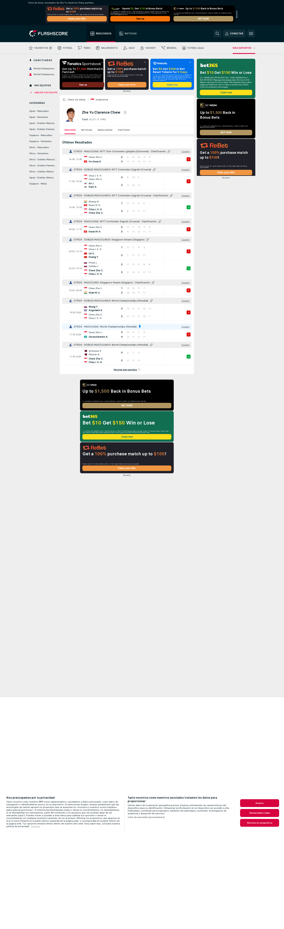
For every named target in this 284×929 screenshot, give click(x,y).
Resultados (105, 130)
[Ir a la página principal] (51, 33)
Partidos (124, 130)
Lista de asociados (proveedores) (146, 817)
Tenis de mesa (76, 99)
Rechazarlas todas (259, 813)
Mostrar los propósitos (259, 822)
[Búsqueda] (217, 33)
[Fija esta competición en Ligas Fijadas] (169, 151)
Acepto (260, 803)
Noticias (86, 130)
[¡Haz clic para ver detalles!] (127, 159)
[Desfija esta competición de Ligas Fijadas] (140, 327)
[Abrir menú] (251, 33)
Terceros (35, 826)
